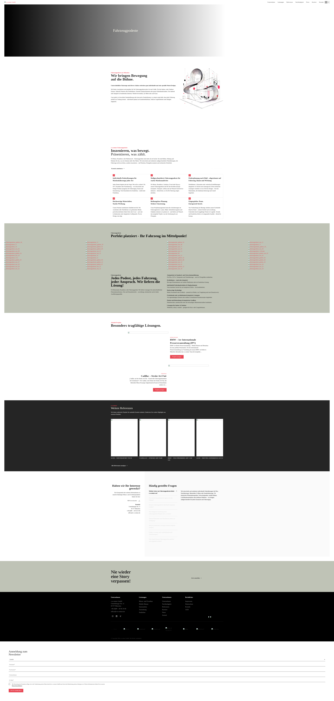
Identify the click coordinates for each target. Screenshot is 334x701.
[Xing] (120, 616)
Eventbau (164, 373)
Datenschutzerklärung (17, 685)
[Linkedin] (116, 616)
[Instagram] (112, 616)
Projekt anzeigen (176, 356)
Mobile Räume (174, 337)
